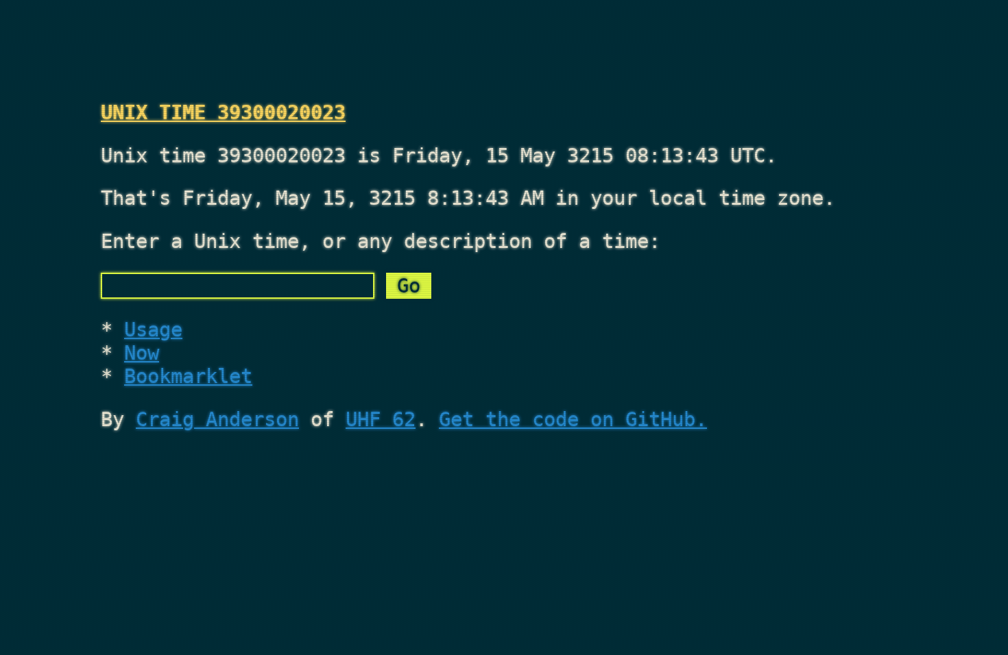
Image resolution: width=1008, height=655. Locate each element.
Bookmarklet (188, 376)
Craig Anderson (217, 419)
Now (141, 352)
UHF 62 (381, 419)
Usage (153, 329)
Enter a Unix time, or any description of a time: (380, 241)
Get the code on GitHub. (573, 419)
